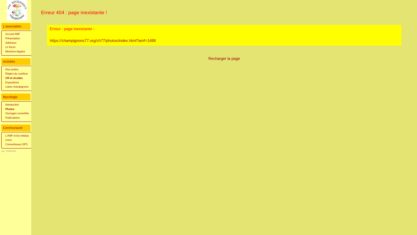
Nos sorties (11, 69)
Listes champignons (17, 86)
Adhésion (10, 42)
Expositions (12, 82)
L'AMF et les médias (17, 135)
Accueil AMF (12, 34)
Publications (12, 117)
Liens (8, 140)
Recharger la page (224, 58)
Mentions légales (15, 51)
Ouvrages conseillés (17, 113)
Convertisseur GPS (16, 144)
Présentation (12, 38)
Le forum (10, 47)
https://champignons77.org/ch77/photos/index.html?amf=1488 (103, 40)
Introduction (12, 104)
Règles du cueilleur (16, 73)
